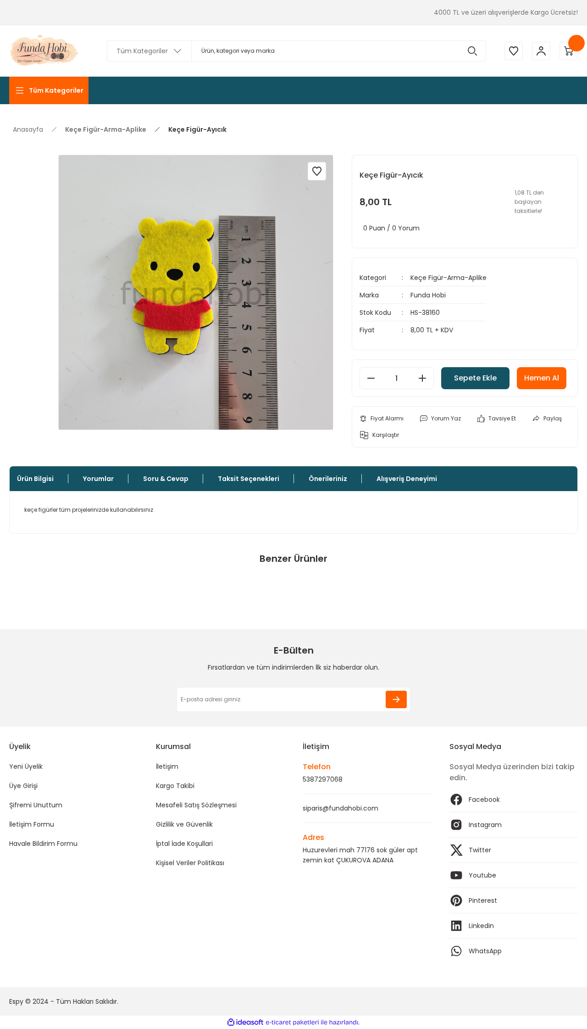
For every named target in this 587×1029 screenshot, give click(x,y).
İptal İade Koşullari (184, 843)
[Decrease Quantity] (371, 378)
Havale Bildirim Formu (43, 843)
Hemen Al (541, 378)
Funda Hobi (428, 295)
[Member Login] (541, 51)
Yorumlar (98, 478)
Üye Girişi (23, 785)
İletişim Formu (31, 824)
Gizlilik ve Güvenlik (184, 824)
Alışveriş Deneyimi (407, 478)
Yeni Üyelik (26, 766)
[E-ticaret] (292, 1022)
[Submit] (396, 699)
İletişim (167, 766)
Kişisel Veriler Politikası (190, 862)
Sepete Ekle (475, 378)
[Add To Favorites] (317, 171)
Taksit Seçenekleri (248, 478)
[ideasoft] (245, 1022)
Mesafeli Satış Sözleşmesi (196, 805)
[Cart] (568, 51)
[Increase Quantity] (422, 378)
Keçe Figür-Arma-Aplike (448, 277)
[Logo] (45, 50)
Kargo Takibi (175, 785)
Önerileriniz (328, 478)
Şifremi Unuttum (35, 805)
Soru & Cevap (165, 478)
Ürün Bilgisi (35, 478)
